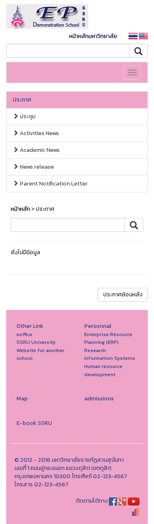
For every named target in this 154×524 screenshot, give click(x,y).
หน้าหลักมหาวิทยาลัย (93, 36)
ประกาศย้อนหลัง (123, 294)
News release (36, 167)
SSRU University (36, 342)
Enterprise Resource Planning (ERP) (108, 338)
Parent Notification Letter (52, 183)
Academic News (39, 150)
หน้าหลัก (20, 209)
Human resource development (103, 370)
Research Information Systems (109, 354)
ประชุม (26, 116)
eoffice (24, 334)
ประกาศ (22, 99)
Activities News (38, 133)
